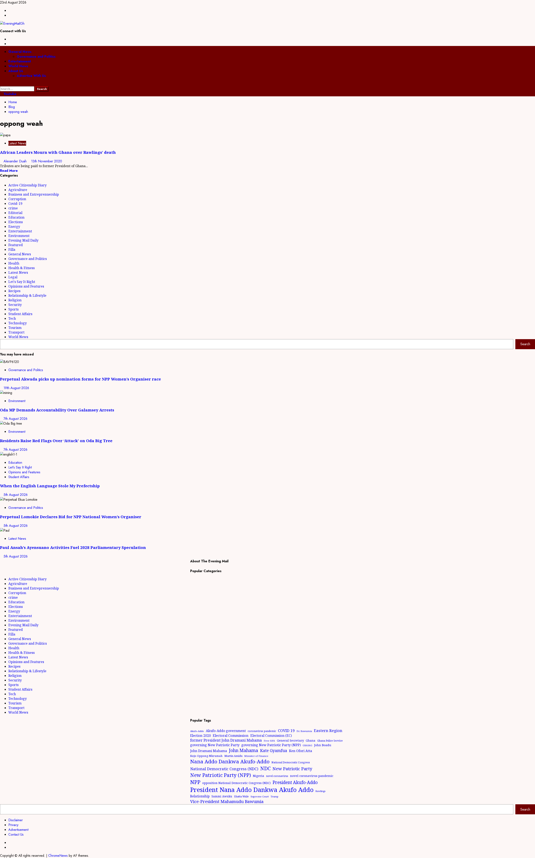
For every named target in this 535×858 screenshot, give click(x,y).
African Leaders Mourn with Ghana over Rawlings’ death (58, 152)
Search (525, 344)
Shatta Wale (241, 796)
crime (13, 208)
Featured (15, 245)
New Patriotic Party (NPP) (220, 775)
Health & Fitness (21, 268)
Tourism (15, 327)
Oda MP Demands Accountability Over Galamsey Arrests (57, 409)
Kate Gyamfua (273, 750)
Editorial (15, 212)
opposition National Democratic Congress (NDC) (236, 783)
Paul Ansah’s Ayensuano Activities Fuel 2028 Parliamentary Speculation (73, 547)
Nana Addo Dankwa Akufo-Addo (230, 761)
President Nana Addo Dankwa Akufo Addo (251, 789)
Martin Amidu (233, 756)
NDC (265, 768)
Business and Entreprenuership (33, 194)
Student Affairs (20, 314)
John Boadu (322, 745)
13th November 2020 (46, 161)
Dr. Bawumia (304, 731)
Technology (17, 323)
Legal (12, 277)
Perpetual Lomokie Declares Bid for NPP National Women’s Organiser (70, 516)
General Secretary (290, 740)
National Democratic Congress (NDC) (224, 768)
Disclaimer (15, 820)
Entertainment (19, 61)
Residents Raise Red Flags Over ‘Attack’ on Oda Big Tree (56, 440)
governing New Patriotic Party (214, 745)
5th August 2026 (16, 494)
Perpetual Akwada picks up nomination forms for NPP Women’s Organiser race (80, 379)
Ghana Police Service (330, 740)
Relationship (200, 796)
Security (15, 304)
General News (20, 51)
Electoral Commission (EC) (271, 735)
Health (13, 263)
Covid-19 (15, 203)
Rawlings (320, 791)
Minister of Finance (256, 755)
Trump (274, 796)
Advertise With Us (31, 75)
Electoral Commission (230, 735)
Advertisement (18, 829)
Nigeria (258, 776)
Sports (13, 309)
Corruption (17, 199)
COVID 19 (286, 730)
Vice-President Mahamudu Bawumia (227, 801)
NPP (195, 781)
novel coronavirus (277, 776)
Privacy (13, 824)
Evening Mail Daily (23, 240)
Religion (15, 300)
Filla (11, 249)
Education (16, 217)
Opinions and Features (26, 286)
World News (18, 66)
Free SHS (269, 740)
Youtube (10, 94)
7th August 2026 (15, 418)
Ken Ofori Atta (300, 751)
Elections (15, 222)
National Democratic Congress (290, 762)
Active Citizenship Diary (27, 185)
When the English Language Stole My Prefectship (50, 485)
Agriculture (17, 189)
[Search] (1, 83)
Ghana (310, 740)
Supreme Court (260, 796)
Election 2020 (200, 735)
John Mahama (243, 750)
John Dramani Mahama (208, 751)
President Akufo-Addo (295, 782)
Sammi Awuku (221, 796)
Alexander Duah (16, 161)
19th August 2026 (16, 388)
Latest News (17, 143)
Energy (14, 226)
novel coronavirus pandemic (311, 776)
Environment (18, 235)
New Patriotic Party (292, 768)
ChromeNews (58, 855)
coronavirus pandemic (262, 731)
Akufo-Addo (197, 731)
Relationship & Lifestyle (27, 295)
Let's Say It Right (21, 281)
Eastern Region (328, 730)
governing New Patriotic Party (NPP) (271, 745)
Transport (16, 332)
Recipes (14, 291)
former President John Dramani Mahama (226, 740)
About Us (15, 71)
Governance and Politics (36, 56)
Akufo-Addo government (226, 730)
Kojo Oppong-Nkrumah (206, 756)
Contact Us (16, 834)
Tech (12, 318)
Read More (9, 170)
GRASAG (307, 745)
